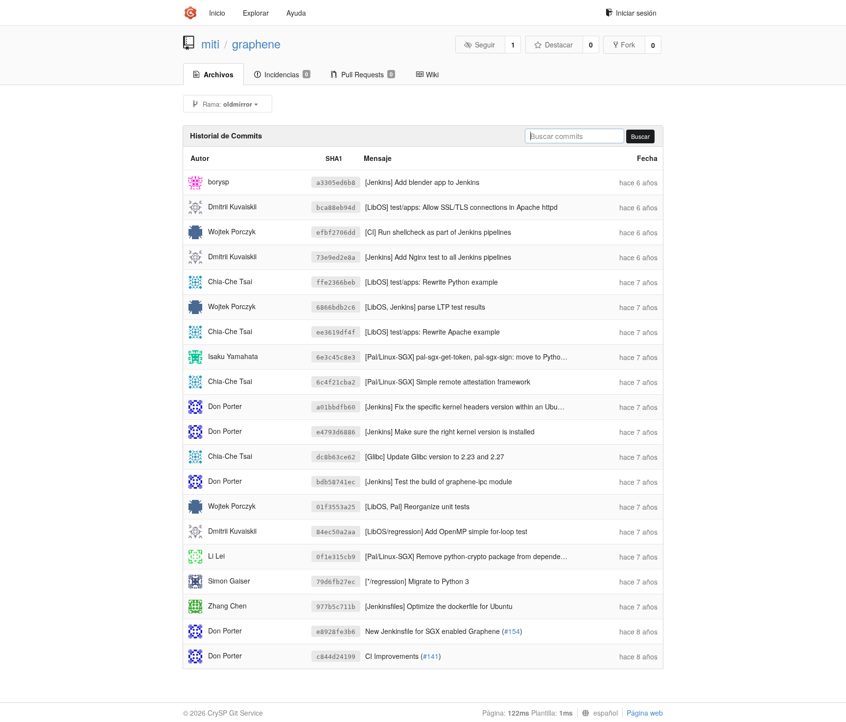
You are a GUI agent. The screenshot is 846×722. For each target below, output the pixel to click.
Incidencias (286, 74)
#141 (431, 656)
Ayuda (296, 13)
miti (210, 43)
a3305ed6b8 (335, 182)
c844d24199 (335, 656)
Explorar (256, 13)
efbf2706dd (335, 232)
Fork (628, 44)
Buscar (640, 136)
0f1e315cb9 (335, 557)
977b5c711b (335, 606)
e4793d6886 (335, 432)
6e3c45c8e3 (335, 357)
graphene (256, 43)
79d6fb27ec (335, 582)
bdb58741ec (335, 482)
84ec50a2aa (335, 532)
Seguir (485, 44)
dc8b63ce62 (335, 457)
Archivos (219, 74)
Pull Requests (367, 74)
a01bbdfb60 (335, 407)
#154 (512, 631)
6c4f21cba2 (335, 382)
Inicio (217, 13)
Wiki (432, 74)
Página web (645, 713)
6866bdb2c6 (335, 307)
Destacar (559, 44)
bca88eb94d (335, 207)
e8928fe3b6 (335, 631)
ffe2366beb (335, 282)
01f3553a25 (335, 507)
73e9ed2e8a (335, 257)
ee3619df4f (335, 332)
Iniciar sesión (636, 13)
